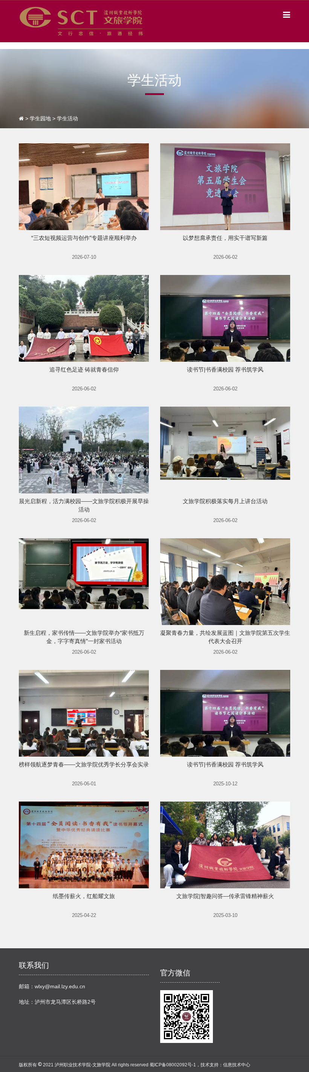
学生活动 (67, 118)
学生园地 (40, 118)
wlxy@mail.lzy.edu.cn (60, 986)
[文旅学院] (81, 21)
